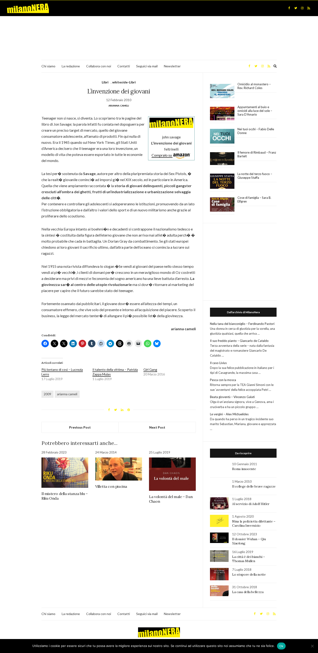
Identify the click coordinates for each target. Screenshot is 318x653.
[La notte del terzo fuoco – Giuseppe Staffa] (222, 181)
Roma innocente (244, 469)
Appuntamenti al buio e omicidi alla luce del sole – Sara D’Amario (254, 110)
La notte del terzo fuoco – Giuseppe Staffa (254, 175)
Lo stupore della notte (249, 574)
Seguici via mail (147, 66)
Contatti (123, 66)
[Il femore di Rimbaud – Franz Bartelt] (222, 159)
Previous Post (80, 427)
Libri (105, 82)
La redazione (71, 66)
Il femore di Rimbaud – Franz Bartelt (256, 154)
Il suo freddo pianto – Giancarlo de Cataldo (239, 341)
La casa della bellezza (247, 592)
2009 (47, 394)
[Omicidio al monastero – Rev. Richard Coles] (222, 91)
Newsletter (172, 66)
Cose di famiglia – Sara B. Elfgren (254, 199)
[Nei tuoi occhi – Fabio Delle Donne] (222, 136)
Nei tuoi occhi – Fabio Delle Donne (255, 131)
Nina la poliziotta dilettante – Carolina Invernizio (253, 523)
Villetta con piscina (111, 486)
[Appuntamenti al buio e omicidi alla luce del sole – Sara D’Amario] (222, 113)
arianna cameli (67, 394)
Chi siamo (48, 66)
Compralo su (162, 155)
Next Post (157, 427)
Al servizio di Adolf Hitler (251, 504)
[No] (312, 646)
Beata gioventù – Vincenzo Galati (232, 397)
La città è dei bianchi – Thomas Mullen (248, 559)
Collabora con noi (98, 66)
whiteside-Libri (124, 82)
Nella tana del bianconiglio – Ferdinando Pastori (242, 324)
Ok (281, 646)
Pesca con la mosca (223, 380)
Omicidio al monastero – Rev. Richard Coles (254, 86)
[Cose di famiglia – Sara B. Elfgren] (222, 204)
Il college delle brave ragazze (254, 486)
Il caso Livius (218, 363)
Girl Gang (150, 369)
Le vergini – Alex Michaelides (229, 414)
